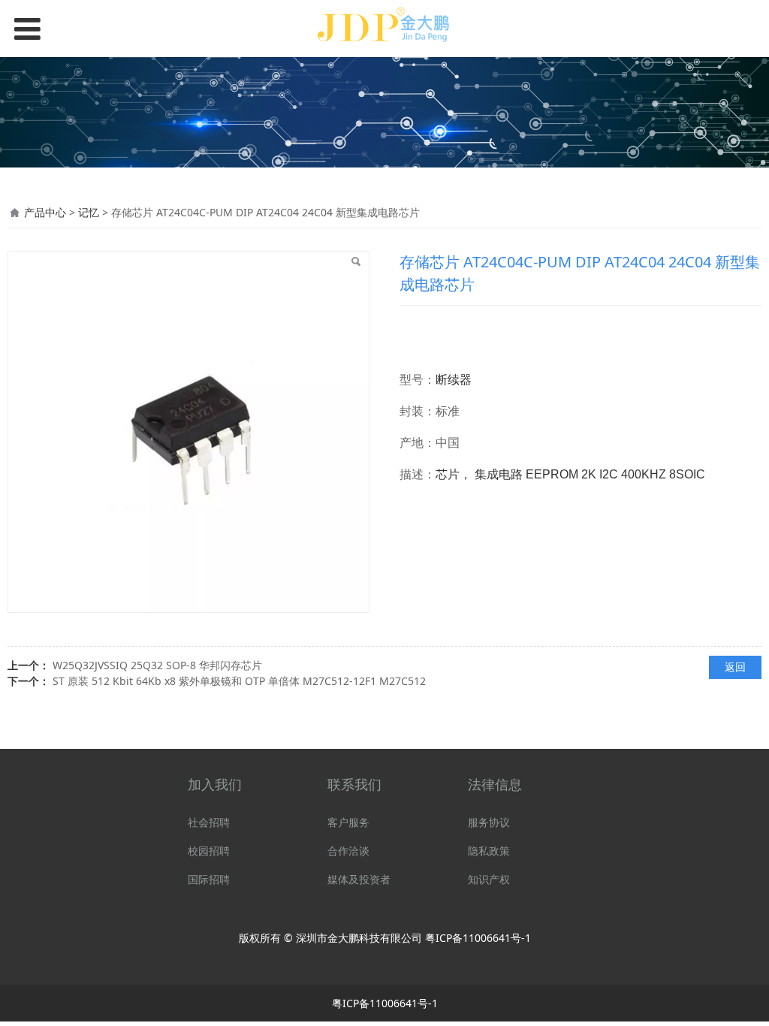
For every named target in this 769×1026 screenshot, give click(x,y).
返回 (735, 666)
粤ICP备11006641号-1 (478, 938)
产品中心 (45, 212)
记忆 (90, 212)
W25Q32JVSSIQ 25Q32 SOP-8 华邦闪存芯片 (157, 665)
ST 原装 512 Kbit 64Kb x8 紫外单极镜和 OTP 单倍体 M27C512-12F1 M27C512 (239, 681)
